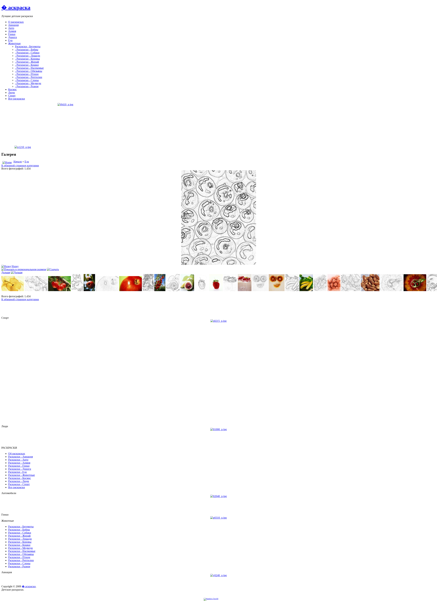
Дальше (5, 272)
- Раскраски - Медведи (28, 83)
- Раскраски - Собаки (27, 52)
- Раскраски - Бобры (26, 49)
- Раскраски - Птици (27, 74)
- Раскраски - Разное (27, 86)
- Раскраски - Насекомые (29, 68)
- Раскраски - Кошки (27, 64)
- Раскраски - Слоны (27, 80)
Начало (17, 161)
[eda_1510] (218, 263)
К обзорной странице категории (20, 165)
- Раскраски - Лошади (27, 55)
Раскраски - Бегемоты (27, 46)
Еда (27, 161)
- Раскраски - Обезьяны (28, 71)
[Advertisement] (22, 124)
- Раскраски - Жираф (27, 61)
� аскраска (15, 7)
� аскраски (29, 586)
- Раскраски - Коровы (27, 58)
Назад (15, 266)
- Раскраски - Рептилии (28, 77)
